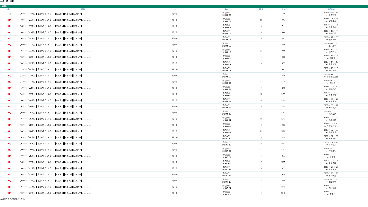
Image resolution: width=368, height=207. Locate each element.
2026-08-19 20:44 (331, 31)
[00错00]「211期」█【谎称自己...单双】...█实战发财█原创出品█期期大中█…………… (56, 150)
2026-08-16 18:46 (331, 49)
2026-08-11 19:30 (331, 74)
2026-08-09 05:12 (331, 87)
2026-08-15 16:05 (331, 56)
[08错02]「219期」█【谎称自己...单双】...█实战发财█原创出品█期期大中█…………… (56, 100)
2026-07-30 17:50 (331, 148)
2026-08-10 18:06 (331, 80)
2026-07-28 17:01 (331, 161)
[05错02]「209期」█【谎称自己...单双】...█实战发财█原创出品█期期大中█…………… (56, 162)
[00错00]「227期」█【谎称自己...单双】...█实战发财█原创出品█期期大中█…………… (56, 57)
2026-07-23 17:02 (331, 192)
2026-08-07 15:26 (331, 99)
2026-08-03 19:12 (331, 124)
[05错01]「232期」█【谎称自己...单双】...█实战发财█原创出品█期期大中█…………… (56, 26)
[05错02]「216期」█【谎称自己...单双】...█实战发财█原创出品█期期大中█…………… (56, 119)
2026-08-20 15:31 (331, 25)
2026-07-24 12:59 (331, 185)
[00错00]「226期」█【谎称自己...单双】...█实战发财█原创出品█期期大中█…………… (56, 63)
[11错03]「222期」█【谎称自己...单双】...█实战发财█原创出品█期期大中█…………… (56, 82)
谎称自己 (226, 13)
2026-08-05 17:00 (331, 111)
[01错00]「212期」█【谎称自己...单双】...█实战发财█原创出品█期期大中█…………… (56, 143)
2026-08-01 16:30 (331, 136)
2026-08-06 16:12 (331, 105)
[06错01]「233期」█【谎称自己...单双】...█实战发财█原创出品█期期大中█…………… (56, 20)
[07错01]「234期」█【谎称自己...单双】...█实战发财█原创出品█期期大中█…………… (56, 14)
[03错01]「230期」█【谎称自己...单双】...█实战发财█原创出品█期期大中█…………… (56, 38)
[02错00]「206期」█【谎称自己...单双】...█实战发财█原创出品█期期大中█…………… (56, 181)
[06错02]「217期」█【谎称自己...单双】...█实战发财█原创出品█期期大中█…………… (56, 113)
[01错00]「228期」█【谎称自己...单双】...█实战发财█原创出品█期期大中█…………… (56, 51)
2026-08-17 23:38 (331, 37)
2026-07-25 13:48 (331, 179)
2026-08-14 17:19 (331, 62)
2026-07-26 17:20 (331, 173)
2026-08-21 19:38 (331, 19)
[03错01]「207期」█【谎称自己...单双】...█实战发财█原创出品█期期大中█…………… (56, 174)
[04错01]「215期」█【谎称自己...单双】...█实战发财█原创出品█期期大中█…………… (56, 125)
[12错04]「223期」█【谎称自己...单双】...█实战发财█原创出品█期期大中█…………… (56, 75)
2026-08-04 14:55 (331, 117)
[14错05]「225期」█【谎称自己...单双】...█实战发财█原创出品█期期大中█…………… (56, 69)
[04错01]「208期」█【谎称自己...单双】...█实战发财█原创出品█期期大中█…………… (56, 168)
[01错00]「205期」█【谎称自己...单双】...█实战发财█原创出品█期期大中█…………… (56, 187)
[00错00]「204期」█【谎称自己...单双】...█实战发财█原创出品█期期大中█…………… (56, 193)
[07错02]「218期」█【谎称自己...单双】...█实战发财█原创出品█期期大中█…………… (56, 106)
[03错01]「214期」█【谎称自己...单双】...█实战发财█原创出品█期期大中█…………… (56, 131)
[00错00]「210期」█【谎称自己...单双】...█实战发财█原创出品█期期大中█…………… (56, 156)
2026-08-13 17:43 (331, 68)
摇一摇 (5, 1)
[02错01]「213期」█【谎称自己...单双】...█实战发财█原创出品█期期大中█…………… (56, 137)
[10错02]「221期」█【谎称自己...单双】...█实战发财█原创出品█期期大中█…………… (56, 88)
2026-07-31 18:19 (331, 142)
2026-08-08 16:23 (331, 93)
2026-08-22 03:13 (331, 12)
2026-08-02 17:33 (331, 130)
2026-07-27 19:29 (331, 167)
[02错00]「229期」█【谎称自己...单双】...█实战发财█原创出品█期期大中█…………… (56, 45)
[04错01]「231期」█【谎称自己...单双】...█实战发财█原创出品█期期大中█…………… (56, 32)
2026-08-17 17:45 (331, 43)
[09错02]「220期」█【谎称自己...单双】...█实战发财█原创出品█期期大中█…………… (56, 94)
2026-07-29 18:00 (331, 155)
